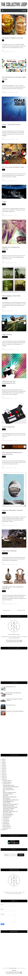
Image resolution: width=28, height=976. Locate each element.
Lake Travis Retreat (9, 551)
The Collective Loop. (12, 968)
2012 (3, 776)
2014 (3, 773)
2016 (3, 770)
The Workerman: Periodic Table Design (14, 78)
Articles (3, 126)
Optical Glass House (10, 705)
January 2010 (6, 828)
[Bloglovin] (21, 641)
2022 (3, 760)
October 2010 (6, 783)
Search (21, 854)
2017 (3, 768)
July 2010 (5, 818)
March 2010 (5, 825)
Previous (3, 24)
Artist (3, 169)
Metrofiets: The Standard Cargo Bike (14, 711)
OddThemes (14, 970)
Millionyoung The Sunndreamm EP (8, 382)
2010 (3, 779)
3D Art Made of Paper (7, 813)
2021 (3, 762)
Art (3, 81)
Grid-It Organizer (8, 427)
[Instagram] (13, 641)
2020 (3, 763)
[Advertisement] (14, 736)
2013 (3, 774)
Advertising (4, 298)
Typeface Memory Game (8, 810)
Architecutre (4, 336)
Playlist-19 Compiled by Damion (10, 248)
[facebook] (7, 641)
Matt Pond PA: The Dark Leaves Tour (10, 811)
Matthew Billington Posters (12, 510)
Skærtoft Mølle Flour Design (8, 805)
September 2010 (6, 815)
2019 (3, 765)
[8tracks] (18, 641)
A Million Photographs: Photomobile (10, 807)
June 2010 (5, 820)
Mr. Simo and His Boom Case (13, 167)
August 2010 (5, 817)
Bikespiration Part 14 (11, 686)
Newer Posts (7, 610)
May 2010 (5, 822)
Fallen (4, 202)
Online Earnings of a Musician (8, 808)
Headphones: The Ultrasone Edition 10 (12, 588)
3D (3, 40)
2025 (3, 759)
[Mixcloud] (15, 641)
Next (25, 24)
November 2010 (6, 782)
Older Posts (20, 610)
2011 (3, 777)
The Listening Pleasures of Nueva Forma (12, 453)
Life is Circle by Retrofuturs (8, 814)
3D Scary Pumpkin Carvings (12, 38)
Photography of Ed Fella (11, 296)
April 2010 (5, 823)
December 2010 (6, 780)
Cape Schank (7, 334)
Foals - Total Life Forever (11, 124)
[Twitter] (10, 641)
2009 (3, 829)
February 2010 (6, 826)
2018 (3, 766)
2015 (3, 771)
